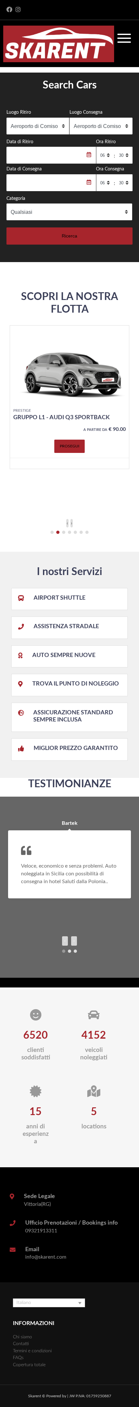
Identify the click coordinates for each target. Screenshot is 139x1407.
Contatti (21, 1343)
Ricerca (69, 235)
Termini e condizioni (32, 1350)
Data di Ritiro (19, 141)
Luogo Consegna (86, 112)
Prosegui (69, 446)
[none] (49, 1302)
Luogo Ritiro (18, 112)
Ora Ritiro (106, 141)
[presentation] (67, 523)
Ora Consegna (110, 169)
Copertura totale (29, 1364)
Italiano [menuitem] (23, 1302)
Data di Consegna (24, 169)
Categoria (15, 198)
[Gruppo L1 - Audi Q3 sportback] (69, 365)
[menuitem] (49, 1302)
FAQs (18, 1357)
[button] (52, 532)
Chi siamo (22, 1336)
